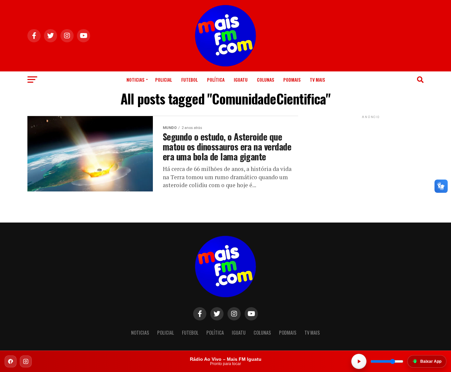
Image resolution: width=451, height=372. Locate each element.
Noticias (135, 79)
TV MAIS (317, 79)
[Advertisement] (370, 161)
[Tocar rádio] (358, 361)
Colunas (265, 79)
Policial (163, 79)
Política (216, 79)
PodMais (291, 79)
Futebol (189, 79)
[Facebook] (11, 361)
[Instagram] (26, 361)
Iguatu (241, 79)
